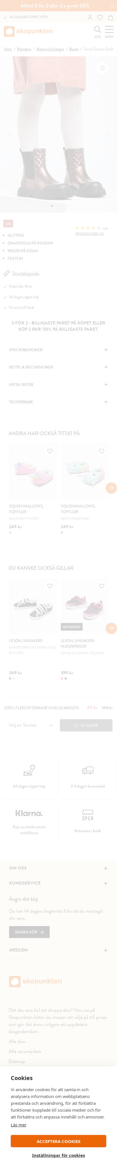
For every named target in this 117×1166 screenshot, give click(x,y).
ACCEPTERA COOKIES (58, 1141)
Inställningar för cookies (58, 1155)
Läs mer (18, 1125)
